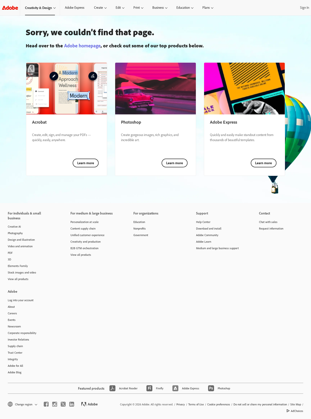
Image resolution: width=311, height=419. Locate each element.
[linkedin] (71, 404)
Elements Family (18, 266)
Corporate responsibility (22, 333)
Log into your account (21, 300)
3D (9, 259)
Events (12, 320)
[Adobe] (10, 7)
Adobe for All (15, 366)
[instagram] (54, 404)
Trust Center (15, 352)
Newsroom (14, 326)
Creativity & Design (38, 8)
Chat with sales (268, 222)
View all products (18, 279)
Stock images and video (22, 272)
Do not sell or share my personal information (260, 404)
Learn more (85, 163)
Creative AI (14, 226)
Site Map (295, 404)
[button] (22, 404)
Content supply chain (82, 228)
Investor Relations (18, 339)
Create (98, 7)
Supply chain (15, 346)
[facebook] (46, 404)
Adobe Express (74, 7)
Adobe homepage (82, 46)
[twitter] (63, 404)
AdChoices (297, 411)
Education (183, 7)
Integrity (13, 359)
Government (140, 235)
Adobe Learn (203, 241)
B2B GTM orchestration (84, 248)
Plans (206, 7)
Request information (271, 228)
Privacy (180, 404)
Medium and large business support (217, 248)
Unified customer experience (87, 235)
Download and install (208, 228)
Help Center (203, 222)
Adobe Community (207, 235)
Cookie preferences (218, 404)
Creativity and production (85, 241)
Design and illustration (21, 239)
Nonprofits (139, 228)
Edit (118, 7)
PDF (10, 253)
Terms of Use (196, 404)
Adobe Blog (14, 372)
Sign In (304, 7)
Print (136, 7)
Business (158, 7)
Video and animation (20, 246)
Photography (15, 233)
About (11, 306)
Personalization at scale (84, 222)
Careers (12, 313)
